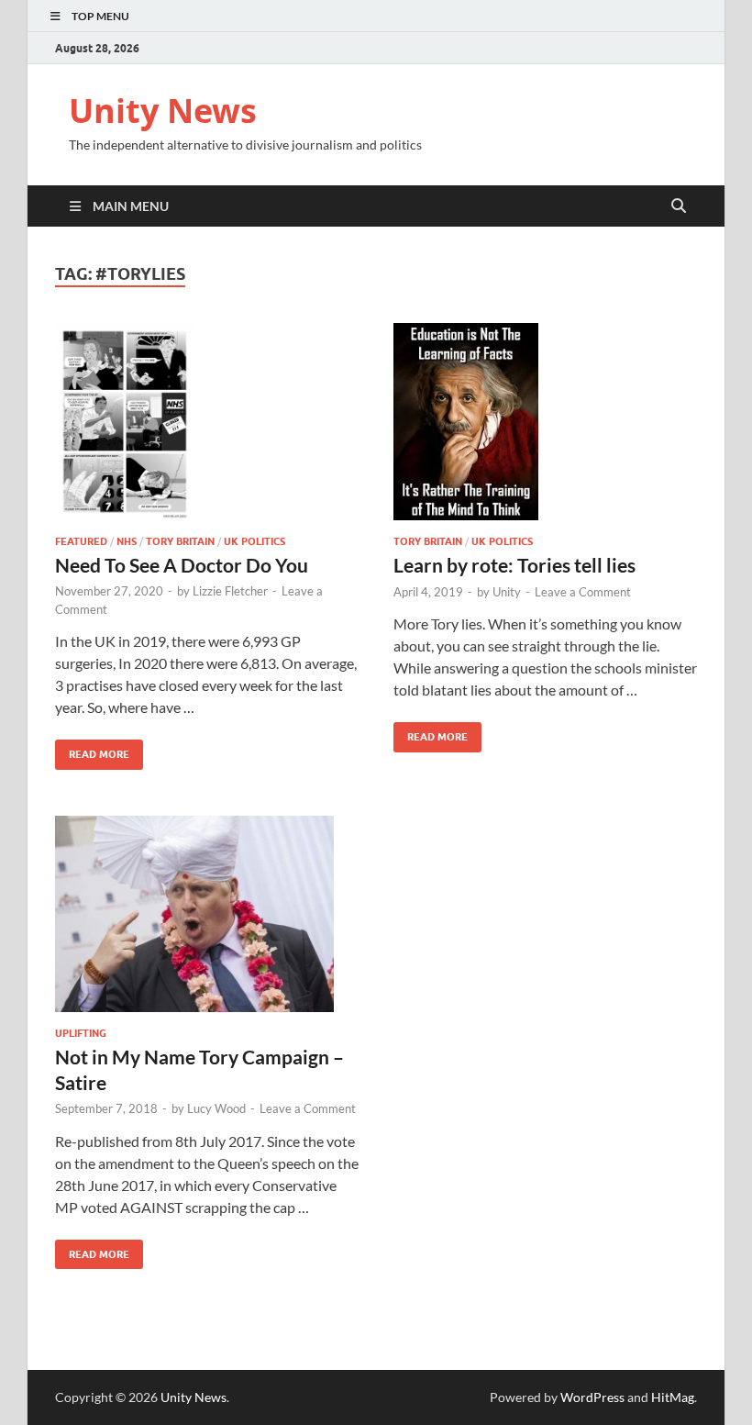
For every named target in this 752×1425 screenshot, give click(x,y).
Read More (92, 750)
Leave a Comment (583, 591)
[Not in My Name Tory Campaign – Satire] (207, 914)
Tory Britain (180, 541)
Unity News (163, 110)
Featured (81, 541)
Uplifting (80, 1033)
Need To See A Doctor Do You (181, 564)
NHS (126, 541)
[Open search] (678, 206)
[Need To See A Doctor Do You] (207, 421)
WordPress (592, 1397)
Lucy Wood (216, 1108)
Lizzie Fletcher (230, 591)
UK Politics (254, 541)
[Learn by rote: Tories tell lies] (545, 422)
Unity (506, 591)
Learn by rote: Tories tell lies (514, 564)
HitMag (672, 1397)
